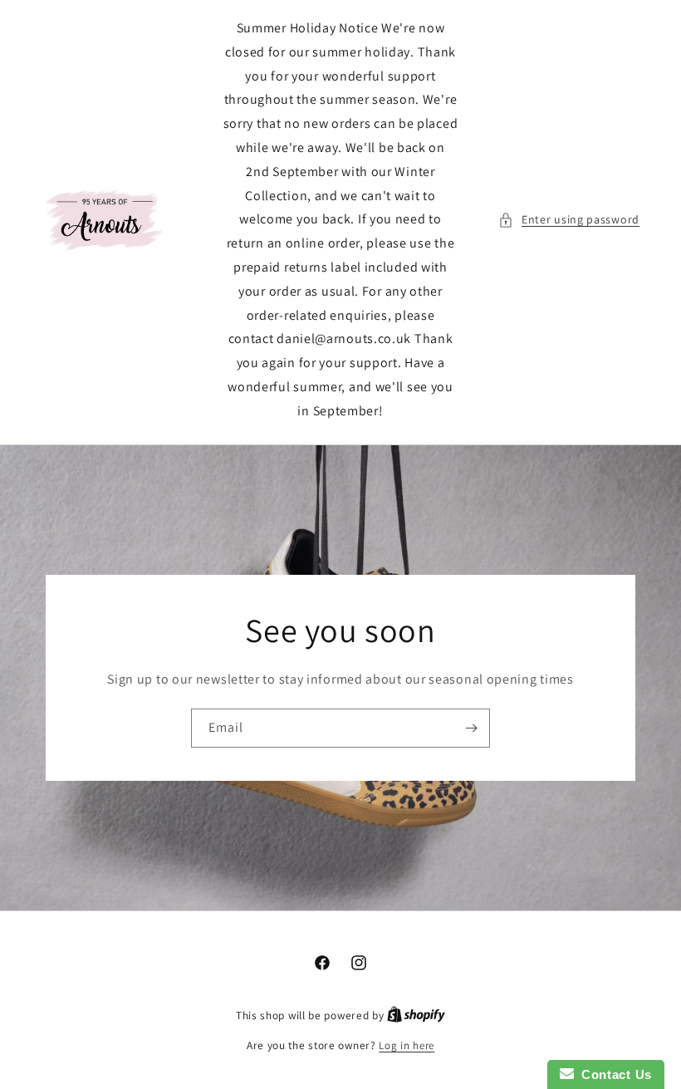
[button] (568, 219)
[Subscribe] (471, 727)
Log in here (406, 1045)
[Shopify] (416, 1015)
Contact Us (613, 1074)
